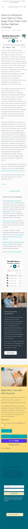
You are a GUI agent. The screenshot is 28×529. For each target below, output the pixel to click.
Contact (5, 461)
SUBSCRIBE (14, 493)
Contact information (19, 523)
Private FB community (14, 251)
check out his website (7, 170)
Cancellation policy (14, 525)
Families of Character (13, 519)
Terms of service (9, 523)
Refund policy (12, 521)
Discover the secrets (9, 221)
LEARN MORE (10, 353)
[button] (3, 7)
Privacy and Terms (8, 458)
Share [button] (4, 184)
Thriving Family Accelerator (13, 200)
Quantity (3, 428)
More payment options (14, 444)
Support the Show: (8, 242)
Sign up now (6, 211)
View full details (5, 448)
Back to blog (15, 191)
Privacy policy (20, 521)
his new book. (21, 170)
